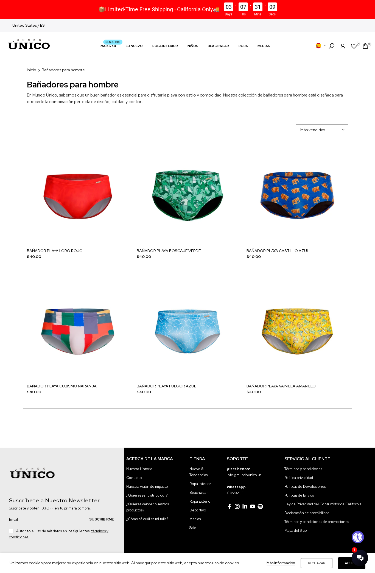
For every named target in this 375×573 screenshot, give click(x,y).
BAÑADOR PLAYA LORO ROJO (55, 250)
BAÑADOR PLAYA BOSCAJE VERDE (169, 250)
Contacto (134, 477)
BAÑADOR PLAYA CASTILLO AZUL (278, 250)
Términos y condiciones (303, 469)
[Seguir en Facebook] (229, 506)
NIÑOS (193, 46)
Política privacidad (298, 477)
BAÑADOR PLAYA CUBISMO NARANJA (62, 386)
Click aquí (234, 493)
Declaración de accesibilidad (306, 513)
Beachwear (198, 492)
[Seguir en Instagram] (237, 506)
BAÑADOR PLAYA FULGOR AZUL (166, 386)
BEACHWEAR (218, 46)
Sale (192, 527)
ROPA (243, 46)
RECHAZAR (316, 563)
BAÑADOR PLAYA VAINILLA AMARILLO (281, 386)
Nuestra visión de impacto (147, 486)
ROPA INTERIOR (165, 46)
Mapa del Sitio (295, 530)
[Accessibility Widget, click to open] (358, 537)
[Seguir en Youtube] (252, 506)
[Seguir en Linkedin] (245, 506)
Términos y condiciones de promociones (316, 521)
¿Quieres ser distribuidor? (147, 495)
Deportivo (197, 510)
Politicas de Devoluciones (305, 486)
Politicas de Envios (299, 495)
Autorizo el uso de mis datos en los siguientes (58, 534)
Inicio (31, 69)
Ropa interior (200, 483)
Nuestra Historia (139, 469)
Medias (195, 519)
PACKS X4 (110, 45)
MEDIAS (264, 46)
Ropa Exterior (200, 501)
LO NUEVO (134, 46)
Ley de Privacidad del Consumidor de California (323, 504)
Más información (281, 563)
